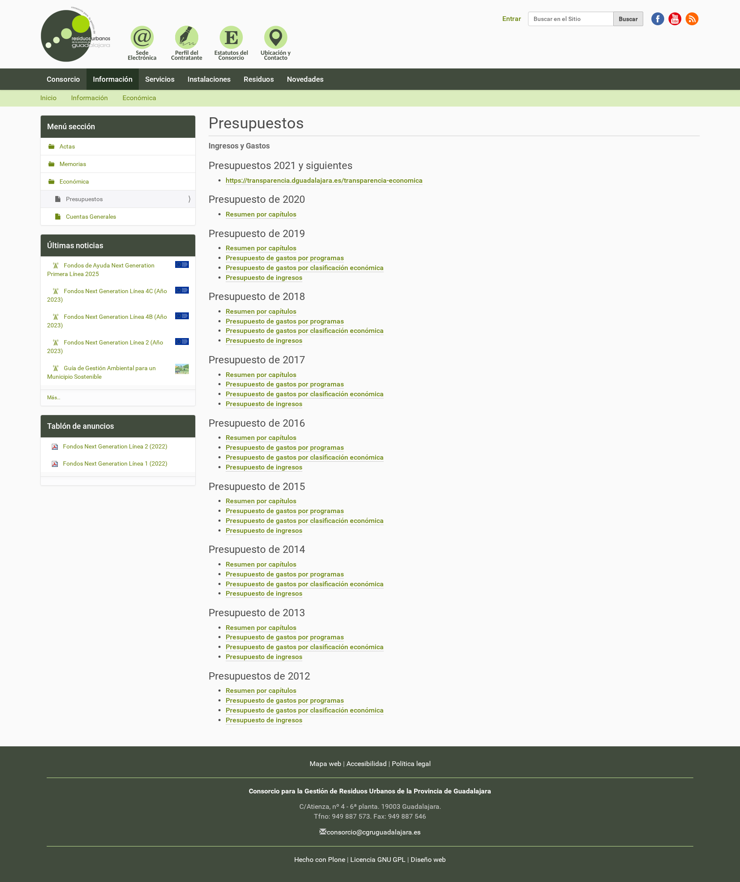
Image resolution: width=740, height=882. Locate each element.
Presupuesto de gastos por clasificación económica (305, 268)
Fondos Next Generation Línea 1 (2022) (114, 463)
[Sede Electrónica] (142, 42)
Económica (139, 98)
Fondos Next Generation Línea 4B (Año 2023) (107, 321)
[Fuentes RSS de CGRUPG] (692, 18)
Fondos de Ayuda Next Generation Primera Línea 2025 (101, 269)
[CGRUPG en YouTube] (674, 18)
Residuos (259, 79)
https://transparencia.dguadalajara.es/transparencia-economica (324, 180)
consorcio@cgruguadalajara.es (374, 832)
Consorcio (63, 79)
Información (112, 79)
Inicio (48, 98)
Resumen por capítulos (261, 214)
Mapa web (325, 764)
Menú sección (71, 126)
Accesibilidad (366, 764)
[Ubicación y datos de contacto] (275, 42)
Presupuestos (84, 199)
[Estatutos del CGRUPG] (231, 42)
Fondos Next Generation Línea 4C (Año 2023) (107, 295)
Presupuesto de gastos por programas (285, 258)
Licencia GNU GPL (378, 859)
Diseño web (428, 859)
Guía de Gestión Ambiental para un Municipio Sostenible (101, 372)
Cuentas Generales (90, 216)
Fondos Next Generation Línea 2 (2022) (114, 446)
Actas (66, 146)
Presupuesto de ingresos (264, 277)
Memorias (72, 163)
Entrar (511, 19)
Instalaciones (209, 79)
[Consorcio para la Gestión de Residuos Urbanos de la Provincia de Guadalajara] (77, 34)
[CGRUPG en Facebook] (657, 18)
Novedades (305, 79)
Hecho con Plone (319, 859)
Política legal (411, 764)
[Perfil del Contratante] (186, 42)
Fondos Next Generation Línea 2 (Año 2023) (105, 346)
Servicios (160, 79)
